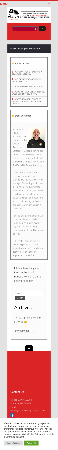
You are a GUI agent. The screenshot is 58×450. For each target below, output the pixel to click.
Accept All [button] (31, 443)
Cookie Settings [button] (13, 443)
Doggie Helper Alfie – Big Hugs (29, 87)
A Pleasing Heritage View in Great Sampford (26, 80)
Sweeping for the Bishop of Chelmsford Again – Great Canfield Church (28, 101)
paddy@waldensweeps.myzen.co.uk (27, 410)
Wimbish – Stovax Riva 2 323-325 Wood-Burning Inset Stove (28, 93)
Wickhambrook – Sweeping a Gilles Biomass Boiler (27, 73)
